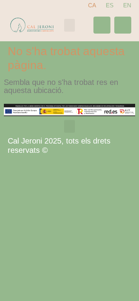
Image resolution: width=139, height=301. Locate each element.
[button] (69, 25)
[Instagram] (122, 25)
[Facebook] (101, 25)
